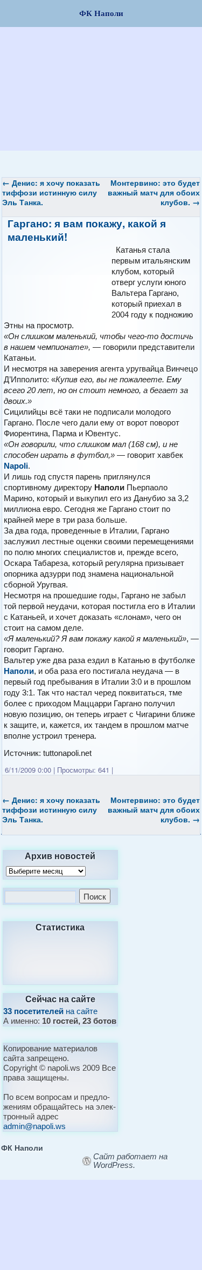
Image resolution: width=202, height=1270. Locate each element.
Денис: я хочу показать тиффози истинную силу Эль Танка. (51, 192)
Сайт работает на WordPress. (130, 1161)
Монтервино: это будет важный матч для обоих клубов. (154, 192)
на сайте (50, 1011)
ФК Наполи (22, 1147)
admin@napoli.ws (34, 1126)
